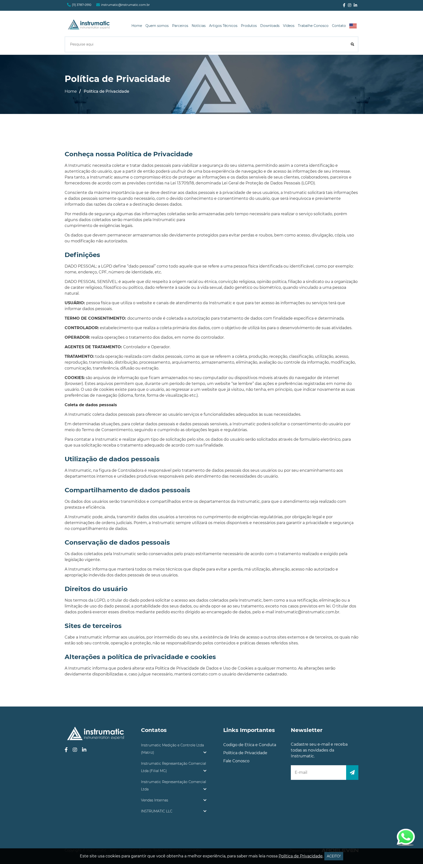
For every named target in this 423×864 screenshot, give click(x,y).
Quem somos (157, 25)
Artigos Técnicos (223, 25)
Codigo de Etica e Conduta (249, 744)
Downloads (270, 25)
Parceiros (180, 25)
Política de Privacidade (245, 753)
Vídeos (288, 25)
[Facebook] (344, 5)
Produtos (249, 25)
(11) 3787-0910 (81, 5)
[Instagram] (349, 5)
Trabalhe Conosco (313, 25)
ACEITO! (334, 856)
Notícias (199, 25)
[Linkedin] (355, 5)
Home (136, 25)
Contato (339, 25)
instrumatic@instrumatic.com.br (125, 5)
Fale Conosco (236, 761)
